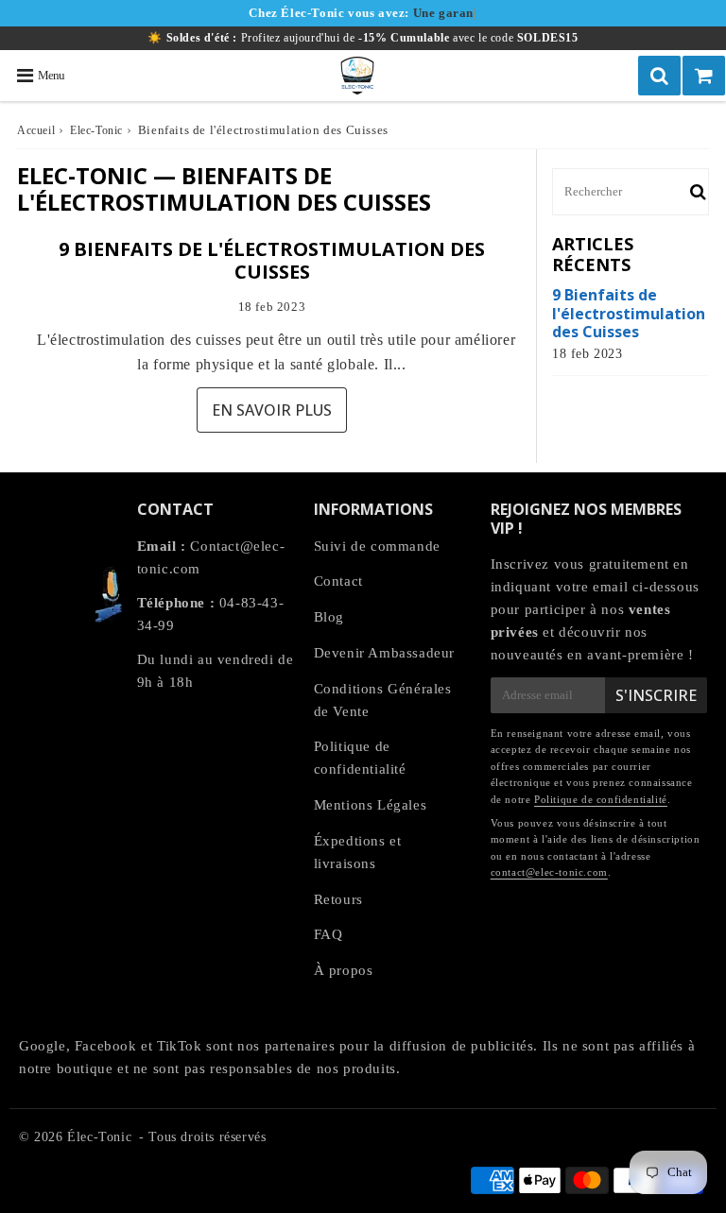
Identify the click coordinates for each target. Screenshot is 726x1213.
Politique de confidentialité (360, 758)
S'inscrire (656, 695)
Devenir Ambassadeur (384, 652)
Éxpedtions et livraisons (358, 852)
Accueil (36, 130)
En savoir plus (272, 410)
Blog (329, 616)
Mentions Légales (370, 804)
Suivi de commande (377, 546)
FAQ (328, 934)
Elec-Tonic (96, 130)
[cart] (704, 75)
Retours (338, 899)
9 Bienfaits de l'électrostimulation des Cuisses (272, 260)
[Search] (659, 75)
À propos (343, 970)
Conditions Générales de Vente (383, 700)
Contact (338, 581)
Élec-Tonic (99, 1137)
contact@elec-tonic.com (549, 872)
